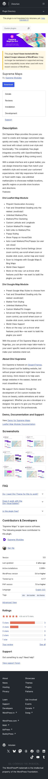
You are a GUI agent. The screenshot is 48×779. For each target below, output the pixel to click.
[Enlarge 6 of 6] (42, 469)
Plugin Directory (9, 11)
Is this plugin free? (10, 511)
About (5, 678)
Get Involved (31, 699)
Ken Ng (11, 548)
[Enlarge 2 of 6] (19, 453)
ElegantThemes (35, 365)
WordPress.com (10, 721)
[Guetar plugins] (28, 28)
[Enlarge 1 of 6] (19, 438)
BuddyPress (9, 734)
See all (43, 644)
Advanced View (9, 602)
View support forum (11, 663)
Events (28, 704)
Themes (28, 683)
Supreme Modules (14, 78)
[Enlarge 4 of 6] (42, 438)
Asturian (11, 745)
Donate (29, 708)
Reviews (9, 100)
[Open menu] (44, 3)
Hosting (5, 687)
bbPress (7, 729)
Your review (7, 644)
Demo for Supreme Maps (19, 420)
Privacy (5, 691)
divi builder (31, 595)
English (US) (41, 590)
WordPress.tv (9, 712)
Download (8, 84)
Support (8, 119)
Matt (5, 725)
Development (11, 113)
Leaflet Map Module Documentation (18, 424)
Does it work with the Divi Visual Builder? (12, 502)
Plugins (28, 687)
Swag (29, 712)
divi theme (41, 595)
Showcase (30, 678)
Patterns (29, 691)
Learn (5, 699)
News (5, 683)
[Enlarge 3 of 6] (19, 468)
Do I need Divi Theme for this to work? (20, 494)
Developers (7, 708)
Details (8, 94)
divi (23, 595)
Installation (10, 107)
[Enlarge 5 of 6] (42, 454)
